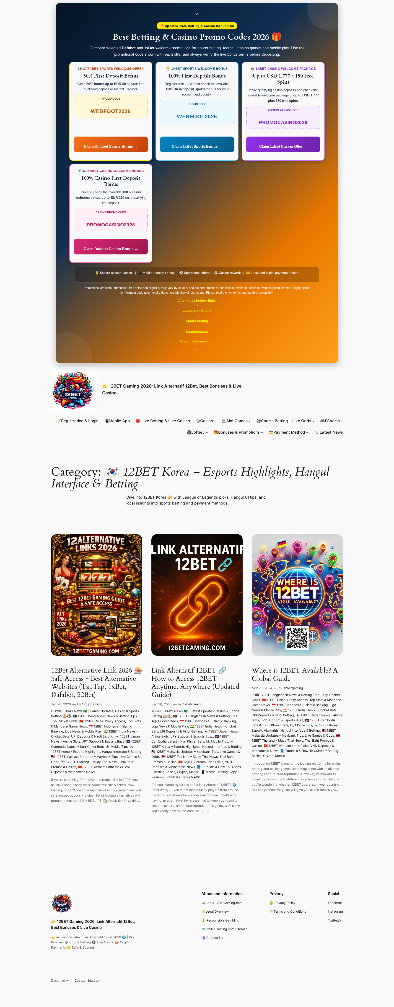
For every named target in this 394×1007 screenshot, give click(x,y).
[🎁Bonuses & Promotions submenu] (262, 432)
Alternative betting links (197, 300)
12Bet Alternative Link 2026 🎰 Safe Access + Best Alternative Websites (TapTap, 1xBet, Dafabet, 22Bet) (96, 683)
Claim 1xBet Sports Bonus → (197, 146)
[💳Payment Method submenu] (307, 432)
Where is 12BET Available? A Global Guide (295, 675)
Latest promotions (197, 310)
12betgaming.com (86, 980)
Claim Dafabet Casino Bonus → (111, 249)
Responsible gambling (197, 341)
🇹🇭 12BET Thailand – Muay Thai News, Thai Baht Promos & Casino (296, 740)
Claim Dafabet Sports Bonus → (111, 146)
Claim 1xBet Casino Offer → (283, 146)
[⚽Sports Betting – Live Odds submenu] (313, 421)
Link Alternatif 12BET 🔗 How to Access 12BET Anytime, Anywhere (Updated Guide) (195, 683)
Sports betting (197, 321)
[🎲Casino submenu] (215, 421)
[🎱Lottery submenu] (207, 432)
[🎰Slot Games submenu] (250, 421)
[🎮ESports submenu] (342, 421)
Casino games (197, 331)
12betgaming (92, 704)
